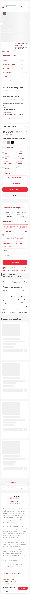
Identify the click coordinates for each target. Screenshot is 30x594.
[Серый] (8, 142)
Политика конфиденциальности (11, 576)
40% (17, 238)
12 (11, 227)
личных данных (21, 267)
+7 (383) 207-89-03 (9, 110)
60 (24, 227)
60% (24, 238)
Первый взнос (8, 231)
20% (11, 238)
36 (17, 227)
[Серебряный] (4, 142)
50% (21, 238)
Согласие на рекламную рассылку (12, 573)
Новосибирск (16, 501)
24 (14, 227)
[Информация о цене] (17, 132)
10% (8, 238)
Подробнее (5, 591)
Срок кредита (8, 221)
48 (20, 227)
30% (14, 238)
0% (4, 238)
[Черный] (12, 142)
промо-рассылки (21, 270)
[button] (15, 46)
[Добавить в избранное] (26, 127)
